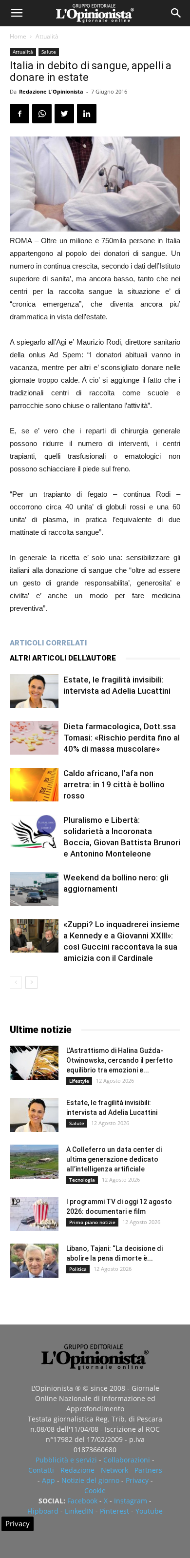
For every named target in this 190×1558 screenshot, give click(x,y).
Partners (148, 1470)
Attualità (47, 36)
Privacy (137, 1480)
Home (18, 36)
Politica (78, 1269)
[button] (176, 13)
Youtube (149, 1511)
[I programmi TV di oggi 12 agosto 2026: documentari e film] (34, 1214)
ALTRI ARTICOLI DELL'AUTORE (63, 658)
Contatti (41, 1470)
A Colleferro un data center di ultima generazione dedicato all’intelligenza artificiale (114, 1159)
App (48, 1480)
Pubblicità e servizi (66, 1459)
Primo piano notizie (92, 1222)
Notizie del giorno (90, 1480)
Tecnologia (82, 1179)
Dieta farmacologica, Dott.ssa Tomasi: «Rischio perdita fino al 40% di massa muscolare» (121, 737)
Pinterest (114, 1511)
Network (114, 1470)
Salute (48, 51)
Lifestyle (79, 1080)
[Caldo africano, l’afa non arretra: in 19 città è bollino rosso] (34, 784)
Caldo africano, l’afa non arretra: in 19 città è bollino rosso (114, 784)
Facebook (82, 1500)
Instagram (130, 1500)
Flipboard (42, 1511)
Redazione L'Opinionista (51, 91)
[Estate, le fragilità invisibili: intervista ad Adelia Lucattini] (34, 691)
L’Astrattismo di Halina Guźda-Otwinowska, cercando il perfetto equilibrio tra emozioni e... (119, 1060)
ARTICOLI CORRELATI (48, 643)
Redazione (77, 1470)
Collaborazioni (126, 1459)
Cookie (95, 1490)
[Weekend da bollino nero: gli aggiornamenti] (34, 889)
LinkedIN (79, 1511)
